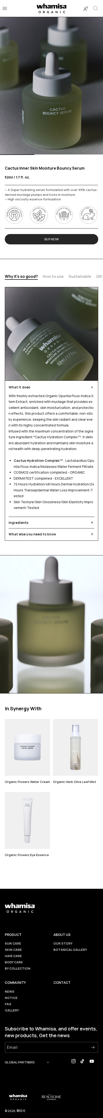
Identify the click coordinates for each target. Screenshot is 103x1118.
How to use (53, 276)
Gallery (12, 1010)
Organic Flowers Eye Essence (27, 855)
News (9, 991)
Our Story (63, 943)
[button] (85, 8)
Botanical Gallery (70, 949)
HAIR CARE (13, 956)
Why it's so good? (21, 276)
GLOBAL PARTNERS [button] (20, 1062)
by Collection (17, 968)
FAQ (8, 1004)
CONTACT (62, 982)
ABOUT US (61, 934)
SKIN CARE (13, 949)
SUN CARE (13, 943)
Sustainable (80, 276)
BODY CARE (14, 962)
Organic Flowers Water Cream (27, 782)
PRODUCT (13, 934)
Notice (11, 998)
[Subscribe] (92, 1047)
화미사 (21, 1110)
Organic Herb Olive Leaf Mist (74, 782)
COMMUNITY (15, 982)
